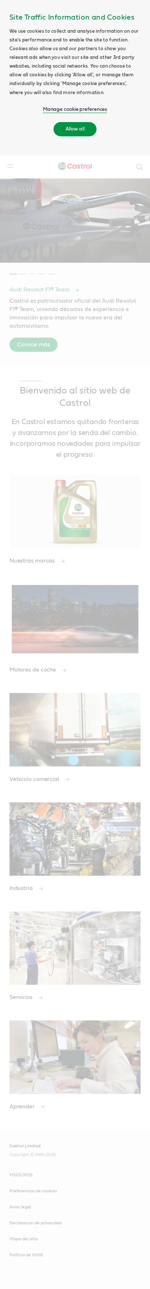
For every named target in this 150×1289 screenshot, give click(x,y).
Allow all (75, 129)
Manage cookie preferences (75, 109)
